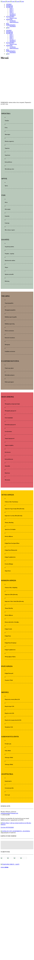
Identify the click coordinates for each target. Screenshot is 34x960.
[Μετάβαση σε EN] (7, 27)
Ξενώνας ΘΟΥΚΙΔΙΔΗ (7, 827)
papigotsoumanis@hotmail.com (9, 813)
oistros (4, 867)
